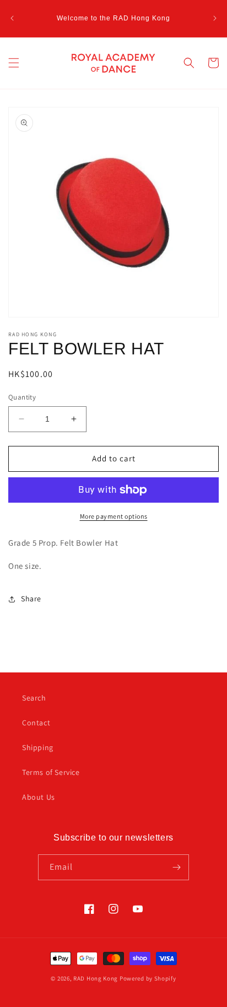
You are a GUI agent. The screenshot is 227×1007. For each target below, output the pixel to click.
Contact (36, 723)
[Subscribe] (176, 867)
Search (34, 698)
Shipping (37, 747)
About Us (38, 797)
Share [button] (31, 599)
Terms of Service (51, 772)
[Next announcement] (215, 18)
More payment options (114, 516)
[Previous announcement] (12, 18)
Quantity (22, 397)
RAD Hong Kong (95, 978)
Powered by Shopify (148, 978)
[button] (14, 63)
